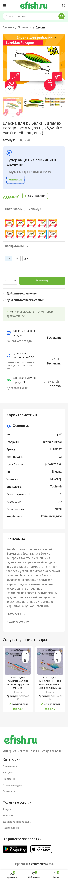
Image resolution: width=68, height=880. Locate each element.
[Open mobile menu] (4, 5)
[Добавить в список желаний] (25, 654)
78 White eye (53, 464)
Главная (8, 27)
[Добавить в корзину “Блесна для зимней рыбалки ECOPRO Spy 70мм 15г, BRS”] (25, 660)
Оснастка (9, 791)
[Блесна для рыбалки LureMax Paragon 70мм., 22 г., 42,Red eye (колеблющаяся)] (20, 234)
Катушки (8, 772)
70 (60, 501)
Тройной (56, 486)
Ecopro (18, 692)
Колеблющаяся (51, 516)
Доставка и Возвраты (17, 822)
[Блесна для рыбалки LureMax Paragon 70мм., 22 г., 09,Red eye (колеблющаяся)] (52, 234)
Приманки (25, 27)
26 (17, 258)
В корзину (42, 280)
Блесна (40, 27)
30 (26, 258)
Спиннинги (10, 766)
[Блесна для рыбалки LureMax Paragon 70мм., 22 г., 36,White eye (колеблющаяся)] (52, 223)
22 (60, 456)
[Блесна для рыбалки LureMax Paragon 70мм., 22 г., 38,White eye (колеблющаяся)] (9, 234)
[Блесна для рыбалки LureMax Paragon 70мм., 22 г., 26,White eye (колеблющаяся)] (42, 223)
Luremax (56, 449)
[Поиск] (61, 16)
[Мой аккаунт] (63, 5)
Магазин (8, 815)
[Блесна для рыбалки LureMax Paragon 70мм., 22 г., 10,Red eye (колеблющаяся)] (9, 223)
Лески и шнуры (12, 785)
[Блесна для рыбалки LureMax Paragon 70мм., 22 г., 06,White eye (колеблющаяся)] (31, 234)
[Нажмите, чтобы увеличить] (9, 89)
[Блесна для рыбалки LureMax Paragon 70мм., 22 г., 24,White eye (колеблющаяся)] (31, 223)
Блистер (56, 479)
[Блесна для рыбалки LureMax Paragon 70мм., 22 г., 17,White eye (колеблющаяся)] (20, 223)
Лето (58, 509)
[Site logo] (34, 5)
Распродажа (11, 828)
